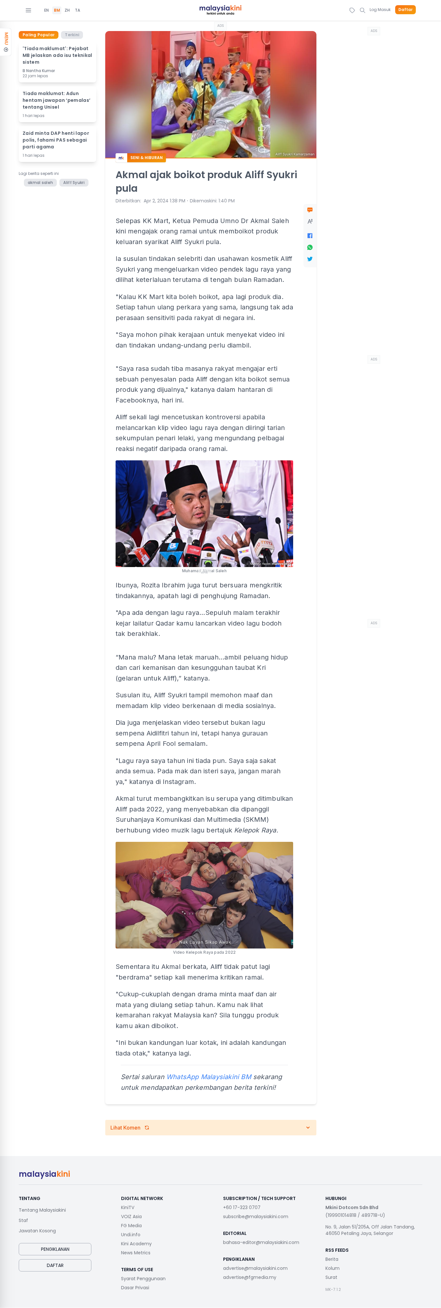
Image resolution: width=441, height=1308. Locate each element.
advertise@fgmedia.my (249, 1277)
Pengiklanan (55, 1249)
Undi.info (130, 1234)
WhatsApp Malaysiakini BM (208, 1077)
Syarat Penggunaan (143, 1278)
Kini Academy (136, 1243)
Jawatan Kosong (37, 1231)
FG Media (131, 1225)
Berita (331, 1259)
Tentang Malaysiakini (42, 1210)
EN (46, 10)
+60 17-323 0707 (242, 1207)
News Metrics (135, 1252)
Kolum (332, 1268)
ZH (67, 10)
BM (57, 10)
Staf (23, 1220)
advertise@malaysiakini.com (255, 1268)
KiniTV (127, 1207)
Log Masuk (380, 9)
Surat (331, 1277)
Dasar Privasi (135, 1287)
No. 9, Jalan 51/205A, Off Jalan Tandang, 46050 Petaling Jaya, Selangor (370, 1230)
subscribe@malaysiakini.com (255, 1216)
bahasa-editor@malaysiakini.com (261, 1242)
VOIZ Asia (131, 1216)
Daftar (405, 9)
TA (77, 10)
